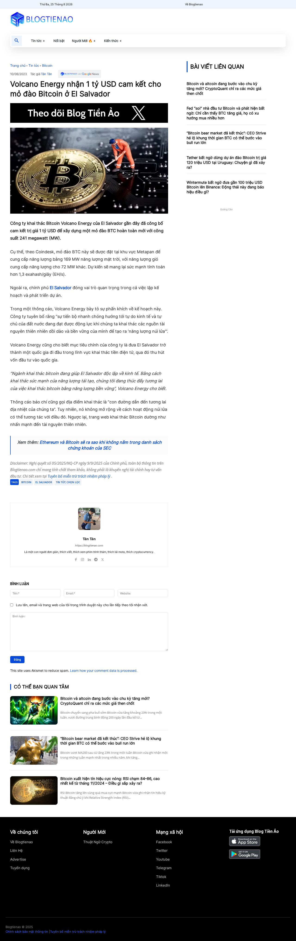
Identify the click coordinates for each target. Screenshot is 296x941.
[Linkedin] (89, 558)
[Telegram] (65, 491)
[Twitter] (54, 491)
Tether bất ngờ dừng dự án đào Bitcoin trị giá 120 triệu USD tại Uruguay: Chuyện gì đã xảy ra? (226, 162)
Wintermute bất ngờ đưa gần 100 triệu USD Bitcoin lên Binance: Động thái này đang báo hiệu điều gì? (225, 187)
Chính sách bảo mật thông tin (27, 931)
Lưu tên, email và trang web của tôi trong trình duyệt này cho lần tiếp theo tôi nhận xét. (82, 605)
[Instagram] (82, 558)
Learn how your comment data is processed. (103, 670)
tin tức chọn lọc (68, 482)
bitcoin (26, 482)
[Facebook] (44, 491)
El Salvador (60, 287)
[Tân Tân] (89, 519)
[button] (17, 41)
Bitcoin (47, 65)
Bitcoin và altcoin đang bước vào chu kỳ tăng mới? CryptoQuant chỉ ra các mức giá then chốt (105, 701)
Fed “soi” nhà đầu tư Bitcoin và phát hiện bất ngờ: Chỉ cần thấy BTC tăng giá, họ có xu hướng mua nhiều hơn (226, 113)
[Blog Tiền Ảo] (52, 19)
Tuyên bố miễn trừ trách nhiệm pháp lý (79, 476)
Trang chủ (17, 65)
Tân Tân (46, 74)
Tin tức (33, 65)
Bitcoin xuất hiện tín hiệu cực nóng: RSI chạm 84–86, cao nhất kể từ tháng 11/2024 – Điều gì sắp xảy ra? (110, 781)
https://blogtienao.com (89, 545)
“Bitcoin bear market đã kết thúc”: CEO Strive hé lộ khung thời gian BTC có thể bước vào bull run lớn (110, 741)
